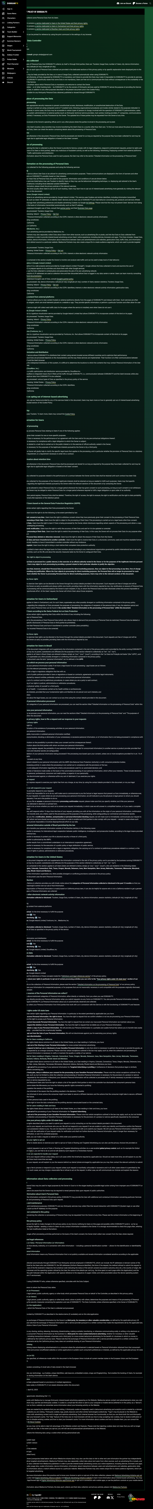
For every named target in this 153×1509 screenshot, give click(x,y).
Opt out (60, 251)
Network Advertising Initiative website (78, 1478)
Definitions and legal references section (76, 976)
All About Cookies (34, 1422)
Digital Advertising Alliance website (48, 1478)
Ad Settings (90, 203)
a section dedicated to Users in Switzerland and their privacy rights (59, 26)
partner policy (65, 208)
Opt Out (56, 214)
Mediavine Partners (120, 1487)
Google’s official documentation (30, 276)
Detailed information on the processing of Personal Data (98, 984)
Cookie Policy (70, 414)
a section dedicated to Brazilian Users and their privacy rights (57, 29)
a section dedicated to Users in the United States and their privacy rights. (61, 23)
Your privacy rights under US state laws (111, 979)
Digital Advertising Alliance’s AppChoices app (57, 1480)
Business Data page (85, 208)
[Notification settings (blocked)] (150, 3)
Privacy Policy (46, 214)
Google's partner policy (65, 279)
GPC (31, 1151)
